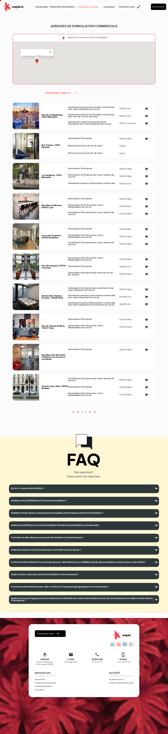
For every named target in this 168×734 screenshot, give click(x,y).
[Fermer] (50, 52)
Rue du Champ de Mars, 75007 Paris (54, 327)
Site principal (40, 679)
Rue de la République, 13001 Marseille (53, 116)
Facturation (39, 690)
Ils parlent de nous (116, 679)
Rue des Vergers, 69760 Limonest (54, 267)
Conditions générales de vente (121, 683)
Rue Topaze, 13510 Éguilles (51, 146)
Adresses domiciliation (44, 686)
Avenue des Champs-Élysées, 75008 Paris (52, 297)
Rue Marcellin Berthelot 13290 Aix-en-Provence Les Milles (54, 357)
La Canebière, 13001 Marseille (52, 176)
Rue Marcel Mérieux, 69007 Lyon (52, 206)
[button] (36, 61)
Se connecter (159, 7)
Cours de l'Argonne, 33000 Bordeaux (52, 236)
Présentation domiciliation (45, 683)
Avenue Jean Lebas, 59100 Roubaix (55, 387)
